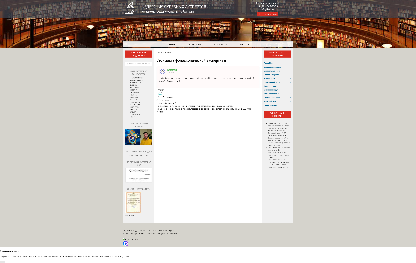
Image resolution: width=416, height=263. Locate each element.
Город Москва (269, 63)
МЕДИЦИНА (133, 85)
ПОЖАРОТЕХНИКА (135, 105)
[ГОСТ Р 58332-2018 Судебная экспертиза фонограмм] (138, 182)
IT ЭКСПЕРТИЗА (134, 102)
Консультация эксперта (277, 114)
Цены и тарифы (220, 44)
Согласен (2, 261)
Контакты (244, 44)
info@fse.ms (267, 9)
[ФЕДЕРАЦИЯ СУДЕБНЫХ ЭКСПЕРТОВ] (129, 14)
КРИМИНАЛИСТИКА (135, 83)
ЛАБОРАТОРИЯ (134, 93)
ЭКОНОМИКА (133, 97)
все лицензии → (130, 215)
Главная (171, 44)
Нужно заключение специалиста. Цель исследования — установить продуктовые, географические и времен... (279, 152)
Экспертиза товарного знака (139, 155)
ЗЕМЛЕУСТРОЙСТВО (136, 80)
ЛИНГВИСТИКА (134, 107)
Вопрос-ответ (195, 44)
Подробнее (124, 257)
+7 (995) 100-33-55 (268, 6)
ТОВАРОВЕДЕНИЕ (135, 114)
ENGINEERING (133, 100)
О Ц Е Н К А (133, 95)
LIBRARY (132, 117)
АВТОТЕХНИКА (134, 88)
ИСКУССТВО (133, 110)
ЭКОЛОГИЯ (133, 90)
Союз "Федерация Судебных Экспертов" (161, 233)
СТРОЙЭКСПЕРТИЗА (136, 78)
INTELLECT (132, 112)
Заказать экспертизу (267, 14)
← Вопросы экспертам (164, 52)
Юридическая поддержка (138, 54)
